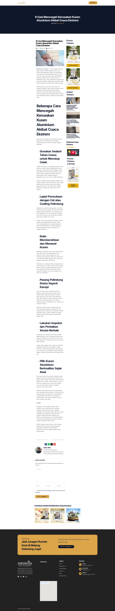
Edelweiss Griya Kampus (43, 69)
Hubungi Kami (81, 2)
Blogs (74, 2)
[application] (53, 2)
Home (43, 2)
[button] (93, 2)
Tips (38, 48)
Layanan (68, 2)
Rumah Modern (60, 2)
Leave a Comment (60, 23)
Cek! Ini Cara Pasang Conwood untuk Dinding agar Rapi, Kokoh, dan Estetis (73, 136)
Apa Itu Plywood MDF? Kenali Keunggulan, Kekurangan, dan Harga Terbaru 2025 (72, 107)
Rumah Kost (50, 2)
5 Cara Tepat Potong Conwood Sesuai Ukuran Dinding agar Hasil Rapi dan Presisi (72, 122)
